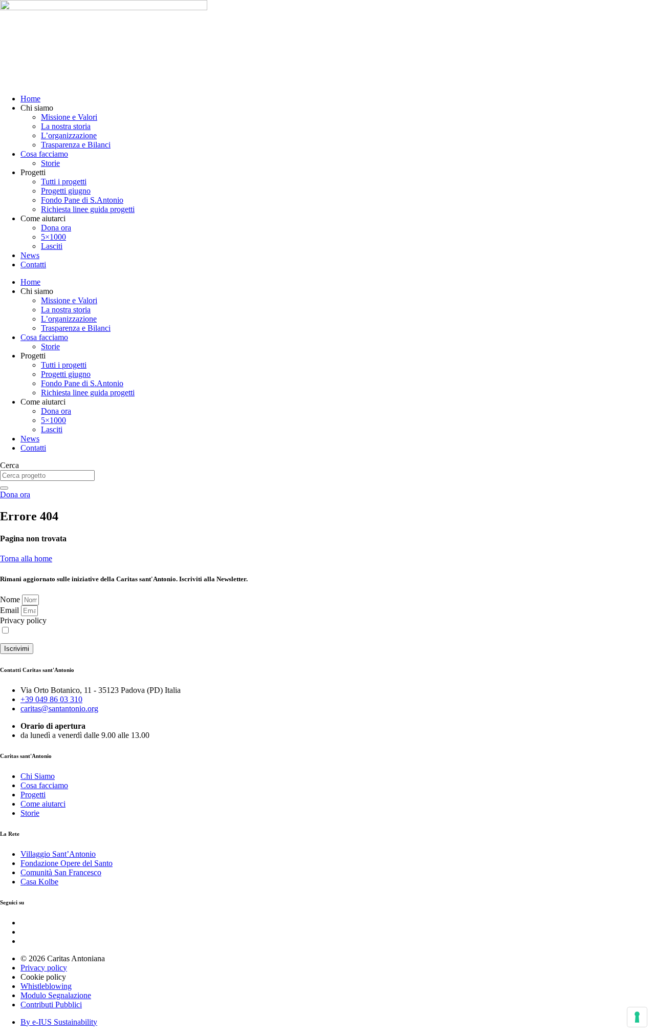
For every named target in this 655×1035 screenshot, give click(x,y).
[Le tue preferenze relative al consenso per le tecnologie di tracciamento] (637, 1017)
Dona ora (56, 227)
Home (30, 98)
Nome (11, 599)
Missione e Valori (69, 117)
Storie (50, 163)
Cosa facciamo (44, 154)
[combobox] (47, 475)
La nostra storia (66, 126)
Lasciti (51, 246)
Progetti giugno (66, 190)
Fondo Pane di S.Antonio (82, 200)
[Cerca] (4, 488)
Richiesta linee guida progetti (88, 209)
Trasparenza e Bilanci (76, 144)
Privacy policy (23, 620)
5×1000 (53, 237)
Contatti (33, 264)
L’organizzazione (69, 135)
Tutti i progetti (63, 181)
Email (10, 610)
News (29, 255)
